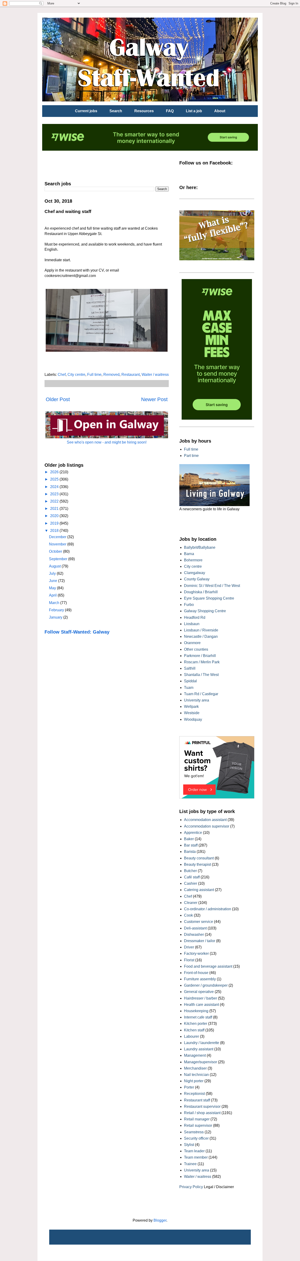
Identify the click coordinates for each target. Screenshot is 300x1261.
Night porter (193, 1081)
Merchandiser (195, 1068)
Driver (189, 947)
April (53, 595)
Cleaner (190, 903)
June (53, 581)
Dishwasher (194, 934)
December (58, 537)
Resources (144, 111)
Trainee (190, 1164)
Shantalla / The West (201, 675)
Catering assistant (199, 890)
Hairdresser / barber (200, 998)
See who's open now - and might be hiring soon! (106, 442)
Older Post (58, 399)
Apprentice (193, 833)
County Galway (197, 579)
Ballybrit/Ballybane (199, 547)
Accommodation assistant (205, 820)
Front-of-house (196, 973)
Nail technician (196, 1075)
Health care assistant (201, 1005)
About (219, 111)
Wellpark (191, 707)
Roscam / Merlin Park (202, 662)
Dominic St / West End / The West (212, 586)
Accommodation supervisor (206, 826)
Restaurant (130, 375)
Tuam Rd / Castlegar (201, 694)
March (54, 603)
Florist (189, 960)
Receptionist (194, 1094)
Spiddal (190, 681)
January (56, 617)
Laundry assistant (198, 1049)
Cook (188, 915)
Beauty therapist (197, 864)
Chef (62, 375)
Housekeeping (196, 1011)
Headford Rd (194, 617)
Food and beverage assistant (208, 966)
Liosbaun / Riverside (201, 630)
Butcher (190, 871)
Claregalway (194, 573)
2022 (55, 501)
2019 (55, 523)
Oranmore (192, 643)
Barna (189, 554)
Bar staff (191, 845)
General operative (199, 992)
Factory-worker (196, 953)
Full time (94, 375)
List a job (194, 111)
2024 (55, 487)
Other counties (196, 649)
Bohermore (193, 560)
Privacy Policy (191, 1187)
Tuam (188, 688)
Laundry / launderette (201, 1043)
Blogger (160, 1220)
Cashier (190, 883)
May (53, 588)
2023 (55, 494)
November (58, 544)
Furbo (189, 605)
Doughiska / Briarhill (201, 592)
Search (115, 111)
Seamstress (194, 1132)
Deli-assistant (195, 928)
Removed (111, 375)
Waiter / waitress (155, 375)
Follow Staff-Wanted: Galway (77, 631)
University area (196, 700)
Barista (190, 852)
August (55, 566)
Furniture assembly (200, 979)
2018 (55, 531)
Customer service (198, 922)
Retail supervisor (198, 1125)
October (56, 551)
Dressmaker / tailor (199, 941)
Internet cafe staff (198, 1017)
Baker (189, 839)
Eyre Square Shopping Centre (209, 598)
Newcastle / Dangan (201, 636)
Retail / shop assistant (202, 1113)
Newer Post (154, 399)
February (57, 610)
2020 (55, 516)
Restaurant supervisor (202, 1106)
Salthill (189, 668)
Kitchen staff (194, 1030)
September (58, 559)
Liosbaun (191, 624)
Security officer (196, 1138)
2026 (55, 472)
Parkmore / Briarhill (200, 656)
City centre (76, 375)
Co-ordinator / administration (207, 909)
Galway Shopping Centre (205, 611)
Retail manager (197, 1119)
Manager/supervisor (200, 1062)
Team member (196, 1157)
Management (195, 1055)
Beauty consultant (199, 858)
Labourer (191, 1036)
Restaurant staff (197, 1100)
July (53, 573)
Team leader (194, 1151)
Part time (191, 456)
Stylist (189, 1145)
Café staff (192, 877)
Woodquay (193, 719)
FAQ (170, 111)
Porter (189, 1087)
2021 (55, 509)
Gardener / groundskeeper (206, 985)
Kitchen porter (195, 1024)
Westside (191, 713)
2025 (55, 479)
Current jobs (86, 111)
